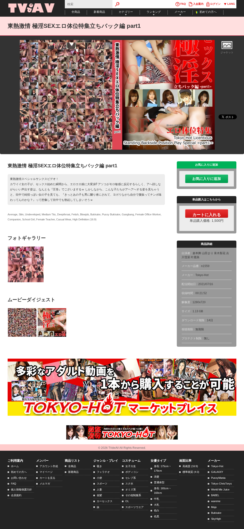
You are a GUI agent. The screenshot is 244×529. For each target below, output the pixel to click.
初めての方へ (208, 12)
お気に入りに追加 (206, 179)
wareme (215, 501)
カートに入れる (207, 214)
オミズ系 (130, 489)
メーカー (180, 12)
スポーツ (102, 483)
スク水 (129, 483)
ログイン (215, 3)
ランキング (154, 12)
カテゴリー (126, 12)
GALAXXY (217, 471)
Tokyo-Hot (217, 466)
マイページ (46, 471)
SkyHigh (216, 518)
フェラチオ (103, 471)
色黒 (156, 516)
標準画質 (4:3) (191, 471)
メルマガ (45, 483)
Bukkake (216, 512)
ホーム (15, 466)
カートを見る (47, 477)
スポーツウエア (134, 507)
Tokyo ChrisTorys (221, 483)
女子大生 (130, 466)
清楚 (156, 476)
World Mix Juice (220, 489)
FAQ (183, 3)
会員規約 (16, 495)
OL (127, 501)
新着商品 (99, 12)
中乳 (156, 498)
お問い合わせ (19, 477)
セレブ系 (130, 477)
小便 (99, 477)
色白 (156, 510)
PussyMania (218, 477)
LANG (231, 3)
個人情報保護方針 (21, 489)
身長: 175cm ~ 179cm (162, 468)
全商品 (75, 12)
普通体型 (159, 482)
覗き (99, 466)
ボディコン (131, 471)
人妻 (99, 489)
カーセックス (104, 501)
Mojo (214, 507)
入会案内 (197, 3)
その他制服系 (133, 495)
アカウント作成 (49, 466)
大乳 (156, 504)
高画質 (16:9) (190, 466)
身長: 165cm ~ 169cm (162, 490)
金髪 (99, 495)
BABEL (215, 495)
